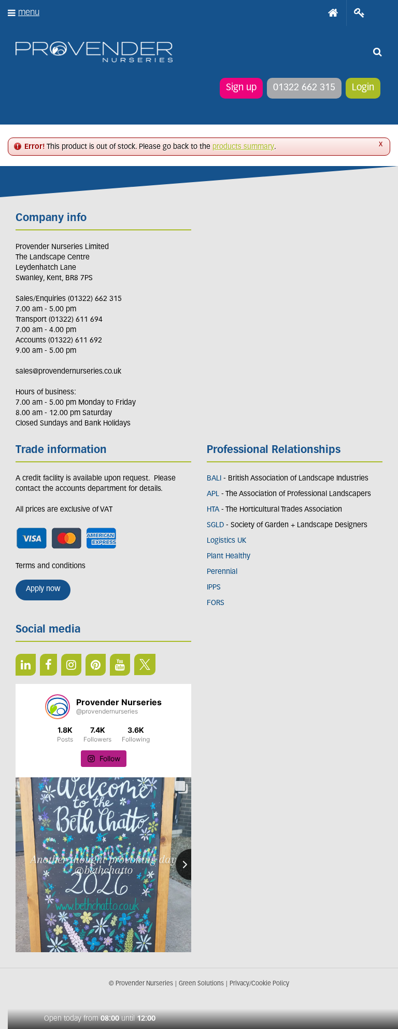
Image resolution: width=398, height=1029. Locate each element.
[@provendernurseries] (57, 706)
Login (363, 88)
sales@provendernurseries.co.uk (68, 372)
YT (120, 665)
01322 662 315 (304, 88)
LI (26, 665)
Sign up (241, 88)
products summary (243, 147)
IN (71, 665)
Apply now (43, 589)
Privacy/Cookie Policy (259, 984)
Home (333, 13)
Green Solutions (201, 984)
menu (28, 12)
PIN (96, 665)
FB (48, 665)
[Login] (359, 13)
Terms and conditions (51, 566)
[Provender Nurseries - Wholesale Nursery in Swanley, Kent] (94, 52)
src (377, 52)
